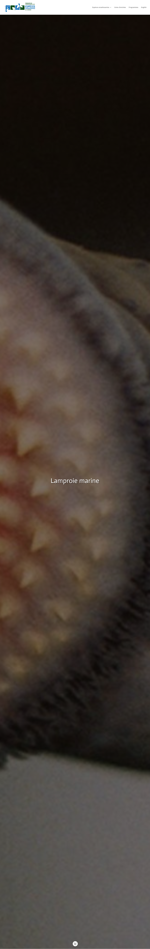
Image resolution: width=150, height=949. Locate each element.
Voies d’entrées (120, 7)
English (143, 7)
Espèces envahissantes (100, 7)
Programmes (133, 7)
